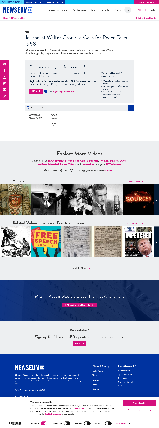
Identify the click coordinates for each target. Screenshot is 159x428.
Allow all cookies (139, 403)
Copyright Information (126, 382)
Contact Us (22, 396)
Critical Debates (89, 160)
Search (95, 389)
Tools (93, 10)
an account (108, 170)
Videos (22, 18)
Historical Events (57, 164)
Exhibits (113, 160)
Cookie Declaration (53, 414)
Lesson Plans (72, 160)
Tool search (113, 164)
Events (105, 10)
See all (134, 181)
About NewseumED (125, 370)
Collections (79, 10)
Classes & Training (58, 10)
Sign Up (142, 10)
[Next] (156, 199)
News (117, 10)
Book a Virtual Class (146, 2)
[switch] (67, 423)
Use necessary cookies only (139, 410)
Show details (121, 423)
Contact (121, 385)
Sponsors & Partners (125, 374)
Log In (152, 10)
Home (5, 18)
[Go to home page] (17, 10)
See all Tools (79, 268)
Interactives (87, 164)
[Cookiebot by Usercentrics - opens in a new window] (15, 423)
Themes (103, 160)
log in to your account (63, 91)
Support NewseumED (55, 2)
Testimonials (122, 378)
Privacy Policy (81, 408)
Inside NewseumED (127, 366)
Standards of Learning (148, 18)
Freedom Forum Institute (12, 2)
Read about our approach (79, 304)
